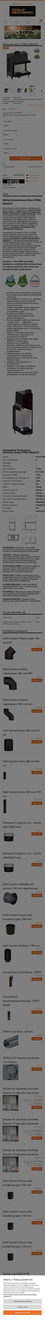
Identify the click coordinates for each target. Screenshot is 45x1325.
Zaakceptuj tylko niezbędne (22, 1301)
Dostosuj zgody (22, 1307)
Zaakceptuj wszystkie (22, 1312)
